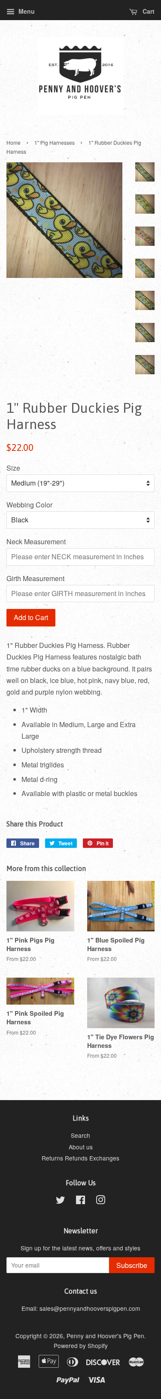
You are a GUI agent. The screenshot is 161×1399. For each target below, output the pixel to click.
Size (13, 468)
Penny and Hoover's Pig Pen (105, 1335)
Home (13, 142)
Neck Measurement (36, 541)
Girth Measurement (35, 578)
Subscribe (131, 1265)
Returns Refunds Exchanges (80, 1158)
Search (80, 1135)
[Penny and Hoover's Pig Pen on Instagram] (100, 1201)
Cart (148, 11)
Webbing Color (29, 505)
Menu (26, 11)
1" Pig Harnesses (54, 142)
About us (81, 1146)
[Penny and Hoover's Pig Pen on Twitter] (60, 1201)
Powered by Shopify (81, 1345)
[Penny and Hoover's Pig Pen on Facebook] (80, 1201)
